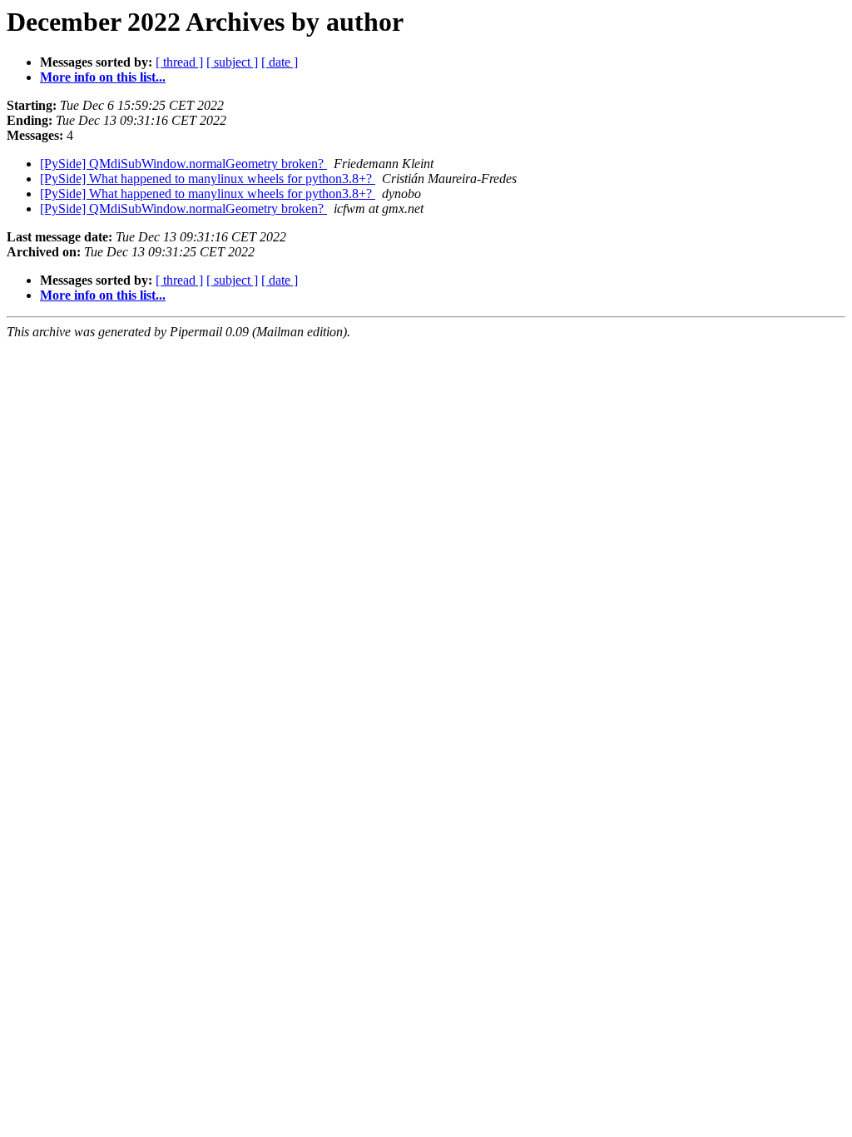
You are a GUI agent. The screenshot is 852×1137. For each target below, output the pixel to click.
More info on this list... (103, 77)
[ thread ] (179, 62)
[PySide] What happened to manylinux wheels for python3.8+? (207, 178)
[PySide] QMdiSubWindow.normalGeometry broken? (183, 163)
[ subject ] (232, 62)
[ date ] (279, 62)
